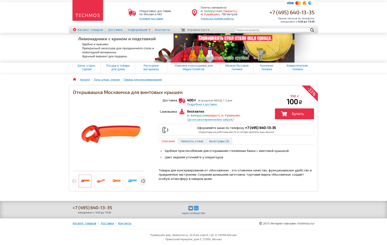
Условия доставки (151, 18)
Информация (138, 30)
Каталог (90, 30)
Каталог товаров (84, 223)
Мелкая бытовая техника (237, 67)
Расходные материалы (151, 67)
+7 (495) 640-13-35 (291, 12)
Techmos (87, 15)
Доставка (115, 30)
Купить (298, 114)
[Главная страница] (75, 79)
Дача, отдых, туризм (86, 67)
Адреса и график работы (217, 18)
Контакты (162, 30)
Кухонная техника (266, 67)
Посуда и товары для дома (118, 67)
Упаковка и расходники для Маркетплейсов (194, 67)
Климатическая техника (297, 67)
